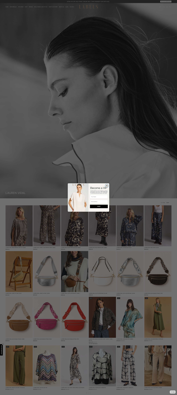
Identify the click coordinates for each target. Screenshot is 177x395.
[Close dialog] (107, 185)
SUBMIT (99, 206)
